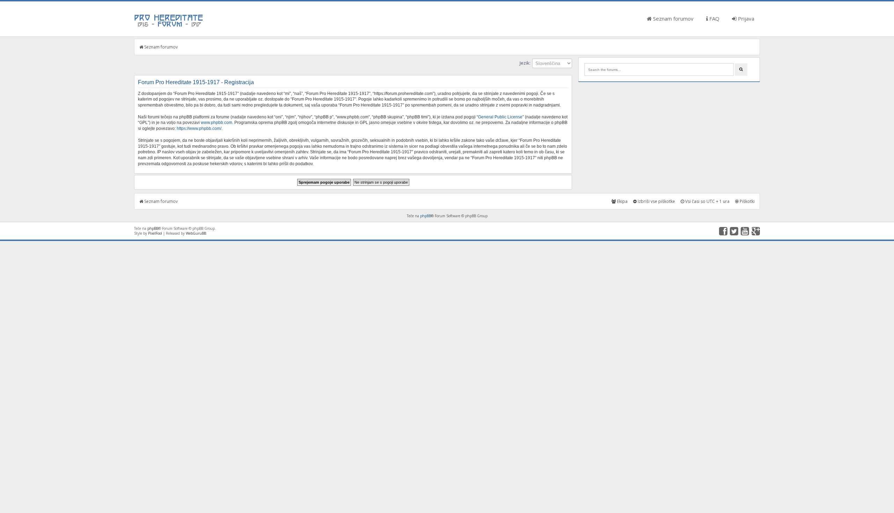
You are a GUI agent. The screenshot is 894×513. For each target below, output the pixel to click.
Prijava (745, 18)
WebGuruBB (196, 233)
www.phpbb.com (216, 122)
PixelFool (155, 233)
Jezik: (525, 63)
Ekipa (622, 201)
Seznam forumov (673, 18)
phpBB (425, 215)
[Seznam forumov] (169, 26)
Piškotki (747, 201)
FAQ (713, 18)
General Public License (500, 117)
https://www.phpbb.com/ (199, 128)
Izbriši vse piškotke (656, 201)
